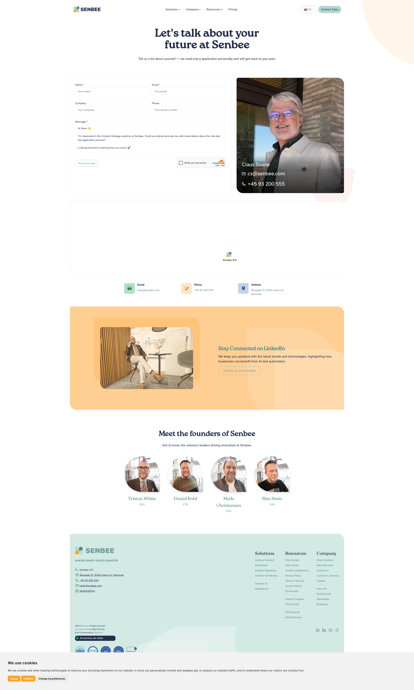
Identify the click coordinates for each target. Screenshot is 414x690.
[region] (207, 237)
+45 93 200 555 (266, 184)
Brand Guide (324, 593)
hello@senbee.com (148, 290)
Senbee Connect (264, 560)
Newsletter (323, 599)
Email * (156, 84)
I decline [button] (28, 678)
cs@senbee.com (266, 174)
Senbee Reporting (265, 570)
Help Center (292, 565)
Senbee (85, 626)
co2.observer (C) (82, 629)
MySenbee (261, 565)
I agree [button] (14, 678)
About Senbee (325, 560)
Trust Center (292, 560)
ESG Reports (292, 612)
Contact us (323, 570)
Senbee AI (261, 583)
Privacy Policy (293, 575)
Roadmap (322, 604)
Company (192, 9)
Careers (321, 580)
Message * (81, 121)
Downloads (291, 591)
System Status (293, 585)
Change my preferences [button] (52, 678)
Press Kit (322, 588)
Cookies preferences (297, 570)
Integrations (262, 588)
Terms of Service (295, 580)
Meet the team (325, 565)
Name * (79, 84)
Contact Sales (330, 9)
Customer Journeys (328, 575)
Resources (213, 9)
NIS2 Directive (293, 617)
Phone (155, 103)
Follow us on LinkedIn (239, 371)
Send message (86, 163)
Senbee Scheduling (266, 575)
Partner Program (294, 599)
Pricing (233, 9)
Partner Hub (292, 604)
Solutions (172, 9)
